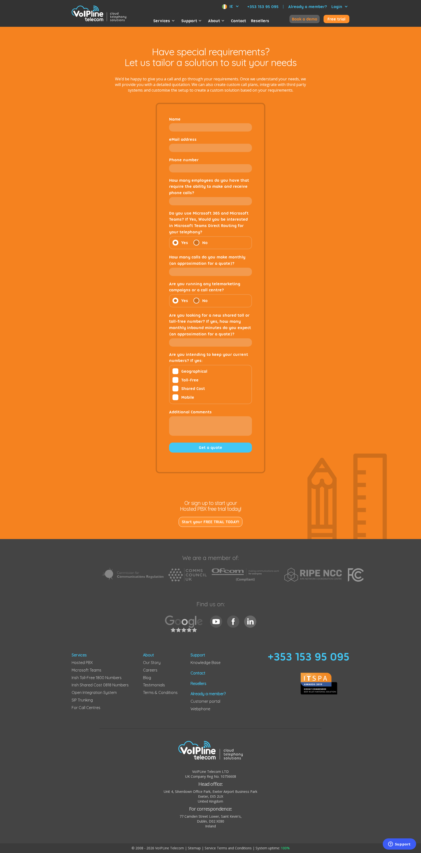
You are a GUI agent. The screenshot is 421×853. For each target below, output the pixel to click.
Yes (184, 242)
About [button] (214, 20)
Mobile (187, 397)
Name (175, 119)
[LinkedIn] (250, 622)
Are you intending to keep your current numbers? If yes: (208, 357)
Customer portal (205, 701)
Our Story (152, 662)
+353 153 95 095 (262, 6)
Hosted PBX (82, 662)
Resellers (260, 20)
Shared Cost (193, 388)
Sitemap (194, 848)
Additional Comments (190, 411)
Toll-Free (190, 380)
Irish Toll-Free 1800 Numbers (97, 677)
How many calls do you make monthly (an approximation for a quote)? (207, 260)
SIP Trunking (82, 700)
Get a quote (210, 447)
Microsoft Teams (86, 670)
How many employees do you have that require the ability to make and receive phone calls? (209, 186)
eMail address (183, 139)
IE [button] (231, 6)
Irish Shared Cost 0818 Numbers (100, 684)
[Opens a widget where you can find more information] (399, 844)
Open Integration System (94, 692)
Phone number (184, 159)
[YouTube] (216, 622)
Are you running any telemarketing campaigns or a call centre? (204, 287)
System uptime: (273, 848)
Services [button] (161, 20)
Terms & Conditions (160, 692)
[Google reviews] (185, 627)
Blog (147, 677)
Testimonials (154, 684)
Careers (150, 670)
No (205, 242)
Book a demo (304, 19)
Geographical (194, 371)
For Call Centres (86, 707)
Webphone (200, 708)
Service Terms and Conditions (228, 848)
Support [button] (189, 20)
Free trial (336, 19)
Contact (238, 20)
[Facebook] (233, 622)
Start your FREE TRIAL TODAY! (210, 521)
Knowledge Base (205, 662)
